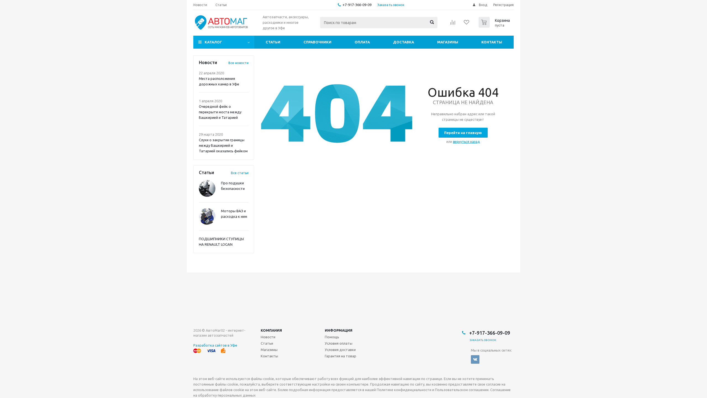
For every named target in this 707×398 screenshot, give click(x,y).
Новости (268, 337)
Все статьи (240, 173)
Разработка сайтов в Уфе (215, 345)
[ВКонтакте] (475, 359)
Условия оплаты (338, 343)
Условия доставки (340, 350)
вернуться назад (466, 141)
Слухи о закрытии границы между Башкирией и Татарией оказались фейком (223, 145)
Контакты (491, 42)
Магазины (447, 42)
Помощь (332, 337)
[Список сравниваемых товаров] (453, 24)
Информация (338, 330)
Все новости (238, 63)
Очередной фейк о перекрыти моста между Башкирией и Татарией (220, 111)
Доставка (403, 42)
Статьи (273, 42)
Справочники (317, 42)
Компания (271, 330)
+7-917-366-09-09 (356, 5)
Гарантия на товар (340, 356)
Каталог (213, 42)
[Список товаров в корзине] (495, 26)
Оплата (362, 42)
